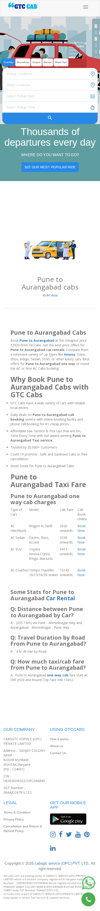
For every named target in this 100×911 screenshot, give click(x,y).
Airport (36, 62)
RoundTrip (23, 62)
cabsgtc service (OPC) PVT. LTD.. (62, 863)
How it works (59, 739)
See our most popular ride (50, 167)
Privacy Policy (13, 819)
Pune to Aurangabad (37, 340)
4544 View (50, 295)
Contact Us (58, 753)
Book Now (81, 528)
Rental (48, 62)
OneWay (8, 62)
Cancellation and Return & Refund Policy (22, 828)
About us (56, 746)
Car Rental (60, 598)
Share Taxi (61, 62)
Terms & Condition (16, 812)
